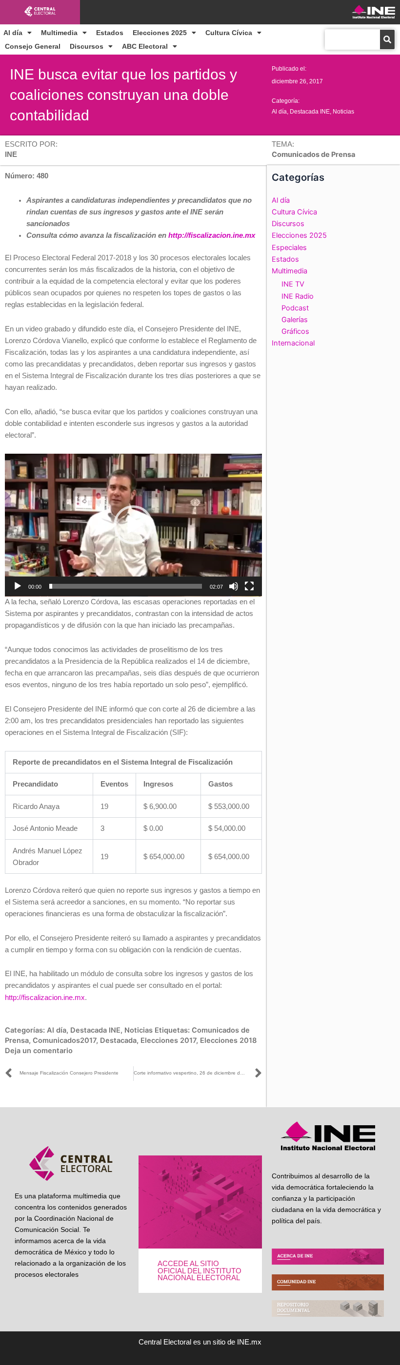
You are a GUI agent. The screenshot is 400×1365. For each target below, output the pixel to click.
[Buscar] (387, 39)
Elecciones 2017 (168, 1040)
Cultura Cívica (228, 33)
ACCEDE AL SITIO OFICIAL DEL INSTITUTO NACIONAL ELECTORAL (199, 1271)
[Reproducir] (17, 586)
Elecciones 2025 (160, 33)
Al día (12, 33)
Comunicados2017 (64, 1040)
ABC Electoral (145, 46)
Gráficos (295, 331)
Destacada (118, 1040)
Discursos (86, 46)
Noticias (343, 111)
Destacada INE (310, 111)
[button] (133, 524)
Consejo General (32, 46)
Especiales (289, 247)
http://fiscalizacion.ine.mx (211, 235)
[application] (133, 525)
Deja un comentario (39, 1050)
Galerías (294, 319)
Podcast (295, 308)
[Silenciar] (234, 586)
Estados (109, 33)
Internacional (293, 343)
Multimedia (59, 33)
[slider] (125, 586)
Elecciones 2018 (228, 1040)
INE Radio (297, 296)
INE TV (292, 284)
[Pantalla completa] (249, 586)
